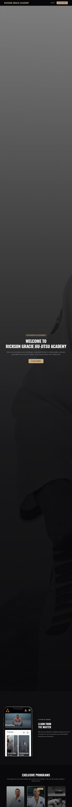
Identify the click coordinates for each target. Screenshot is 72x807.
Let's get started (62, 2)
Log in (53, 2)
